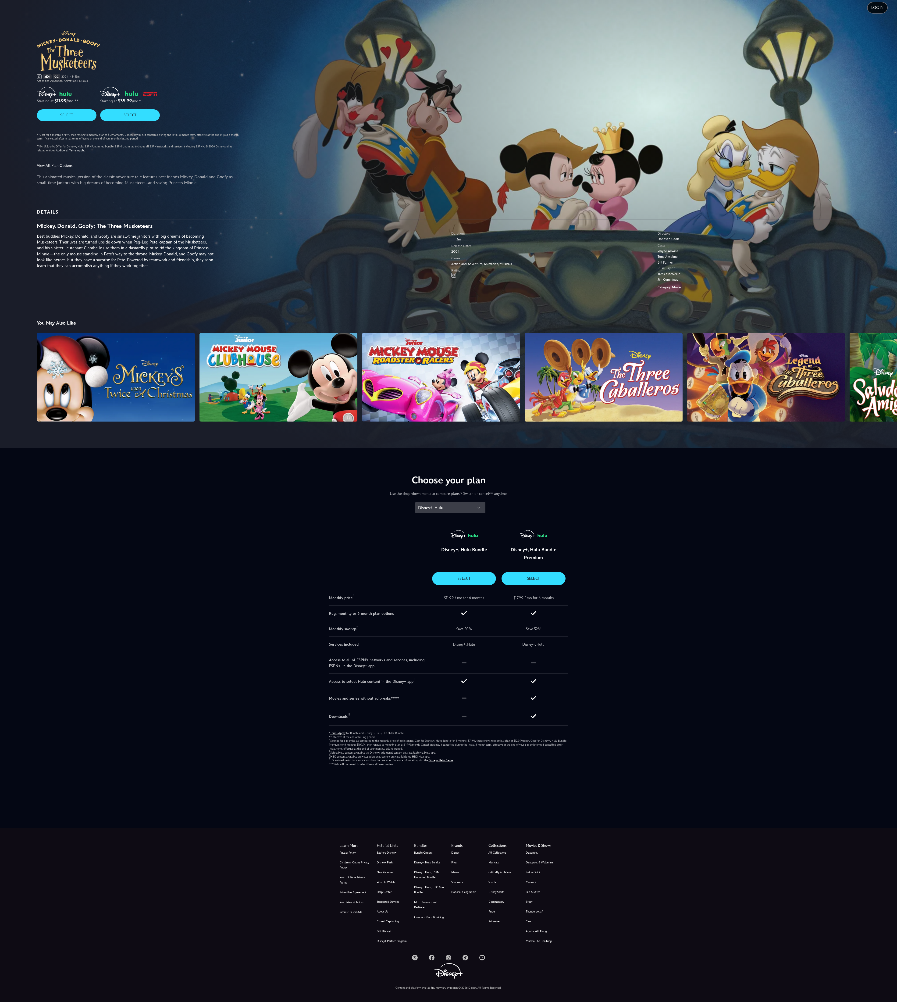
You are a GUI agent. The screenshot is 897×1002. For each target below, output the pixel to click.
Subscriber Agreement (353, 892)
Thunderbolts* (534, 911)
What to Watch (386, 882)
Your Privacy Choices (351, 902)
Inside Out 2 (533, 872)
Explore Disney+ (386, 852)
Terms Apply (337, 733)
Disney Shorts (496, 892)
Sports (492, 882)
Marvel (455, 872)
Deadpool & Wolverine (539, 862)
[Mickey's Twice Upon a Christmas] (116, 377)
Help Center (384, 892)
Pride (491, 911)
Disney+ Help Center (441, 760)
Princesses (494, 921)
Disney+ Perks (385, 862)
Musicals (493, 862)
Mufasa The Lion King (539, 941)
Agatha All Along (536, 931)
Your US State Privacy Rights (352, 880)
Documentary (496, 901)
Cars (528, 921)
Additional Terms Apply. (70, 150)
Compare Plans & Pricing (429, 917)
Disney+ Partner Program (392, 941)
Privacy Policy (348, 852)
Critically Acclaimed (500, 872)
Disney (455, 852)
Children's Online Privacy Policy (354, 865)
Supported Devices (388, 901)
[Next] (888, 377)
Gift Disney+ (384, 931)
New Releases (385, 872)
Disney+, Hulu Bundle (427, 862)
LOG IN (877, 7)
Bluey (529, 901)
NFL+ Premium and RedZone (425, 905)
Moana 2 (531, 882)
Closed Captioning (388, 921)
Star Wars (457, 882)
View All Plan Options (54, 165)
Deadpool (532, 852)
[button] (392, 845)
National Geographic (463, 892)
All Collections (497, 852)
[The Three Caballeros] (604, 377)
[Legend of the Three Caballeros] (766, 377)
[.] (415, 957)
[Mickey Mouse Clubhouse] (278, 377)
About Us (382, 911)
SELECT (66, 115)
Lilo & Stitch (533, 892)
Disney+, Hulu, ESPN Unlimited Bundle (426, 875)
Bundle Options (423, 852)
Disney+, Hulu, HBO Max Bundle (429, 890)
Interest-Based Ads (351, 912)
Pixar (454, 862)
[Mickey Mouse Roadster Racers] (441, 377)
